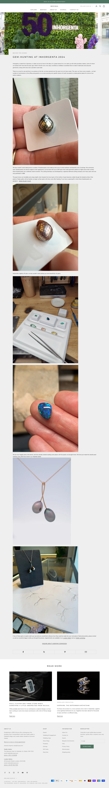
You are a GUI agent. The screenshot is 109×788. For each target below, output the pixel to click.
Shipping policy (66, 752)
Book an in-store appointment (54, 1)
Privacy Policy (65, 746)
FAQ (63, 743)
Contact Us (74, 9)
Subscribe (87, 746)
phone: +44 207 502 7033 (11, 765)
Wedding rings (47, 738)
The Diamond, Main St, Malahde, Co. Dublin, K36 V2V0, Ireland (26, 783)
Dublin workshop (80, 638)
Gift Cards (45, 749)
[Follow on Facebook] (5, 772)
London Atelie (67, 638)
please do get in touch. (25, 181)
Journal (63, 9)
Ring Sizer (45, 752)
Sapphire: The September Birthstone (73, 705)
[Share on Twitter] (44, 652)
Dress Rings (46, 741)
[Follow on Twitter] (9, 772)
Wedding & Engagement (49, 735)
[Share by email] (85, 652)
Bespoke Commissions (68, 741)
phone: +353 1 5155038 (10, 755)
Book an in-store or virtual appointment (14, 742)
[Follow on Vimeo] (27, 772)
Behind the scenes (20, 53)
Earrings (45, 746)
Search (45, 732)
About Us (53, 9)
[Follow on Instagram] (14, 772)
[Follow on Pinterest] (18, 772)
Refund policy (65, 749)
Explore (34, 9)
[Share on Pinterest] (65, 652)
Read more (12, 716)
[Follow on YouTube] (23, 772)
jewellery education (65, 702)
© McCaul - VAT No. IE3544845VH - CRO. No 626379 (20, 781)
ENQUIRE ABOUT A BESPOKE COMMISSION (54, 643)
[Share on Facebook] (23, 652)
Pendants (45, 743)
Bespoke (43, 9)
